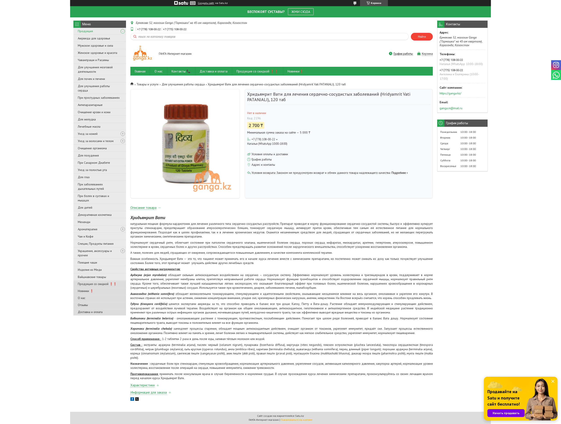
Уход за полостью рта (92, 170)
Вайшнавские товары (92, 277)
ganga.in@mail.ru (451, 108)
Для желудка (87, 119)
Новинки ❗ (86, 291)
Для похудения (88, 155)
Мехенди (84, 222)
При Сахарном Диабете (94, 163)
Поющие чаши (87, 262)
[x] (137, 400)
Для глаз (84, 177)
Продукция (85, 31)
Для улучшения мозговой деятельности (95, 69)
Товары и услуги (147, 84)
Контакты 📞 (181, 71)
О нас (81, 298)
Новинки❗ (296, 71)
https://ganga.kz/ (450, 93)
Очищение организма (92, 148)
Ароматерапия (87, 229)
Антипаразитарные (90, 105)
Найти (422, 36)
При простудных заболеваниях (99, 98)
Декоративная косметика (95, 215)
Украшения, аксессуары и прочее (95, 253)
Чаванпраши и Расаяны (93, 60)
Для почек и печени (91, 79)
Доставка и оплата (90, 312)
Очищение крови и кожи (94, 112)
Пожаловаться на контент (296, 419)
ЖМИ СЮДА (300, 11)
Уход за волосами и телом (96, 141)
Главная (140, 71)
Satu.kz (299, 415)
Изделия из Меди (90, 270)
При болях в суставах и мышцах (93, 198)
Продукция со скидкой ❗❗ (97, 284)
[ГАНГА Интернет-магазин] (142, 54)
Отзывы (83, 305)
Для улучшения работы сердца (94, 88)
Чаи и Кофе (85, 236)
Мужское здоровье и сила (95, 46)
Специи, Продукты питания (96, 244)
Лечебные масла (89, 126)
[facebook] (132, 400)
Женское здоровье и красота (97, 53)
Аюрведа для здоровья (94, 38)
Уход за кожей (88, 134)
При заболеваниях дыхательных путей (91, 186)
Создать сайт (206, 3)
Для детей (85, 207)
